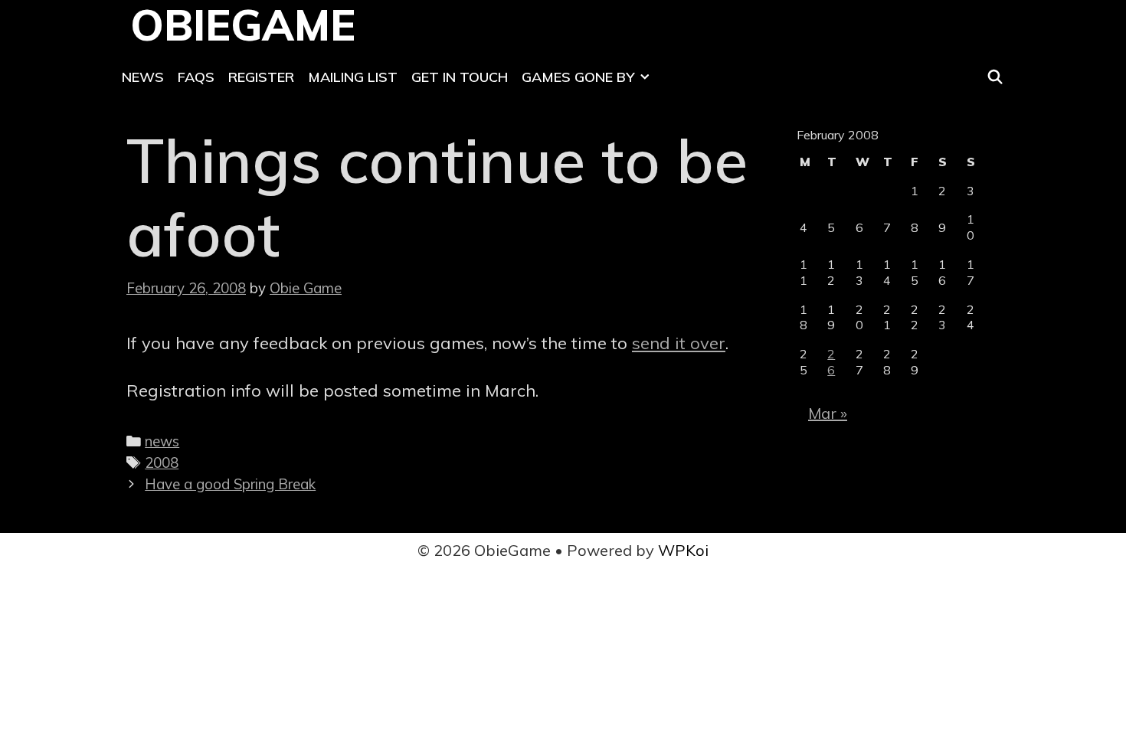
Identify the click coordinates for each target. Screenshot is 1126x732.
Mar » (827, 413)
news (162, 441)
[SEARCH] (995, 77)
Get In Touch (459, 77)
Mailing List (353, 77)
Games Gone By (578, 77)
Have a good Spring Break (230, 484)
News (143, 77)
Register (261, 77)
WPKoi (683, 550)
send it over (678, 343)
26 (831, 361)
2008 (161, 462)
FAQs (196, 77)
